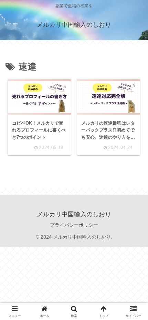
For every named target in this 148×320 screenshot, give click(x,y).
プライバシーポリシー (74, 225)
